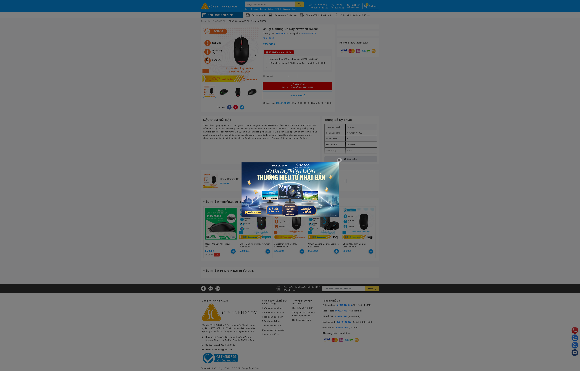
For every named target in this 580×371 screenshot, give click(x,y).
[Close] (339, 160)
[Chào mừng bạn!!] (290, 189)
